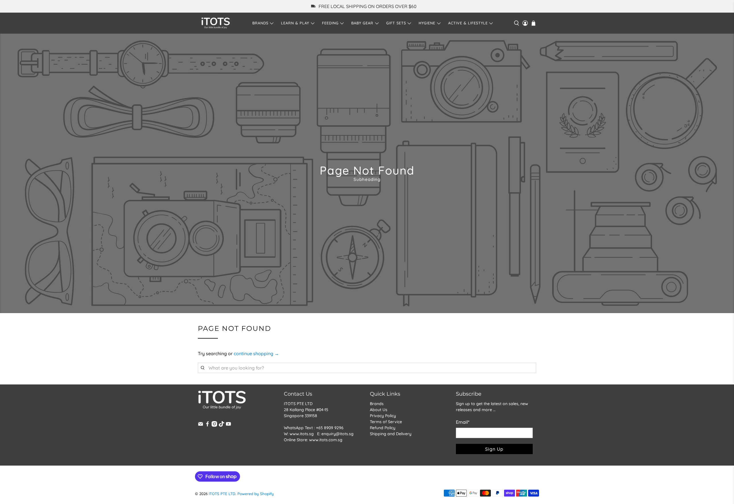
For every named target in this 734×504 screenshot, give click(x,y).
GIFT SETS (396, 23)
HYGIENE (427, 23)
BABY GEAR (362, 23)
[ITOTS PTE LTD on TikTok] (221, 425)
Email (462, 422)
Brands (377, 403)
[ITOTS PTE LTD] (215, 23)
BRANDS (260, 23)
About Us (378, 409)
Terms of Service (386, 421)
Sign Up (494, 449)
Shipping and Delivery (390, 433)
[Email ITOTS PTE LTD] (200, 425)
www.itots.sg (302, 433)
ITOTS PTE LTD (222, 493)
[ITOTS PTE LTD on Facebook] (207, 425)
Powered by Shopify (255, 493)
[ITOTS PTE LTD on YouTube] (228, 425)
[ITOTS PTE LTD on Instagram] (214, 425)
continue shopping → (256, 353)
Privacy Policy (383, 415)
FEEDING (330, 23)
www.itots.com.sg (325, 439)
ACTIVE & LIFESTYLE (468, 23)
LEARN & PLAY (295, 23)
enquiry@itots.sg (337, 433)
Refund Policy (382, 427)
